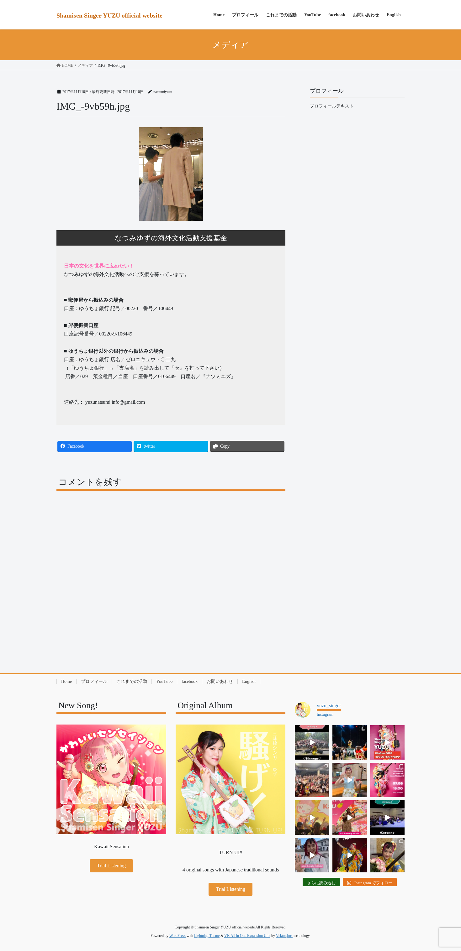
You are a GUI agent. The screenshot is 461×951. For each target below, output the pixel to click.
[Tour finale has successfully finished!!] (387, 855)
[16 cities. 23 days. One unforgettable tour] (349, 855)
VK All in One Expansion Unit (247, 935)
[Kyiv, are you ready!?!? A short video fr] (349, 817)
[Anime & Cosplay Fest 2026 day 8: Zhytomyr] (387, 817)
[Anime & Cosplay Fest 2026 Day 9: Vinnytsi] (312, 742)
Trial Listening (111, 865)
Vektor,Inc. (284, 935)
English (249, 681)
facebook (190, 681)
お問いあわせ (220, 681)
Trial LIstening (230, 889)
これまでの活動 (131, 681)
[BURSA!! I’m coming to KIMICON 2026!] (387, 742)
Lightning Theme (207, 935)
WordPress (177, 935)
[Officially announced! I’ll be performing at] (312, 855)
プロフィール (94, 681)
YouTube (164, 681)
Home (66, 681)
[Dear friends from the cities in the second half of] (349, 742)
